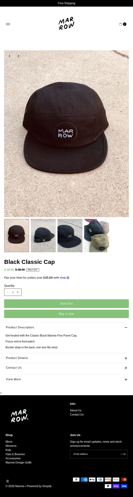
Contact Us (14, 367)
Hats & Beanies (15, 454)
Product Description (20, 327)
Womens (11, 445)
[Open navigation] (8, 24)
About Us (75, 410)
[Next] (18, 56)
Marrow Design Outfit (18, 462)
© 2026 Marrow (15, 486)
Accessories (13, 458)
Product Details (17, 357)
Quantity (9, 285)
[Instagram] (7, 481)
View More (13, 379)
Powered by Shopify (39, 486)
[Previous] (10, 56)
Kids (8, 450)
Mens (9, 441)
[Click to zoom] (123, 56)
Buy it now (66, 313)
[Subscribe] (123, 454)
